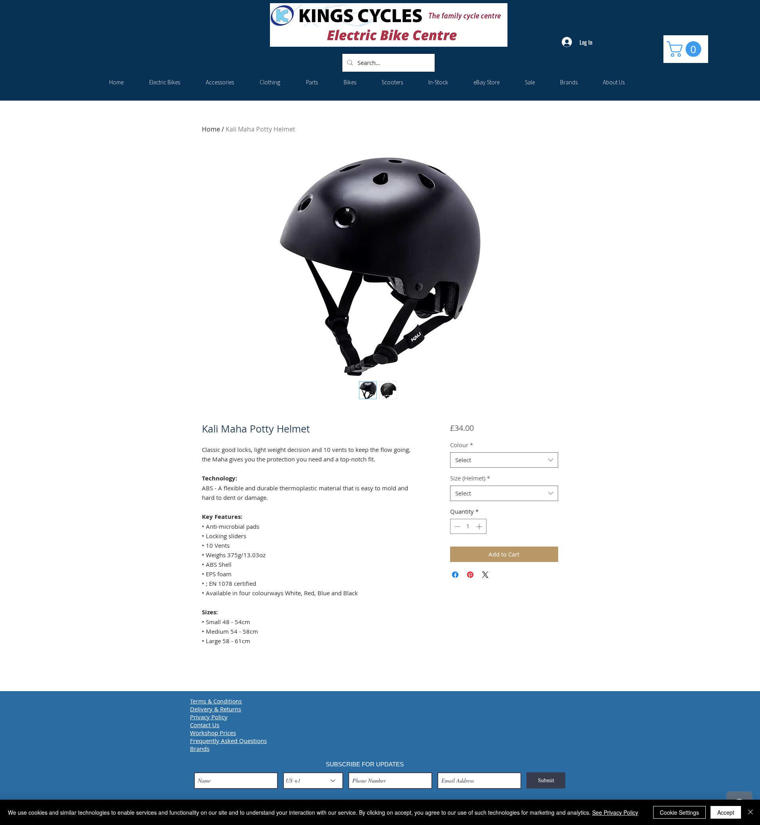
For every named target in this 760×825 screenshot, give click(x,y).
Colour (461, 445)
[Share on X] (485, 574)
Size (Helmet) (470, 478)
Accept (725, 812)
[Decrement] (456, 526)
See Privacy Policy (615, 812)
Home (211, 129)
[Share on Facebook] (455, 574)
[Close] (750, 812)
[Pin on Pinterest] (470, 574)
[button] (686, 49)
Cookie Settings (679, 812)
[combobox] (504, 460)
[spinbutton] (468, 526)
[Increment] (480, 526)
